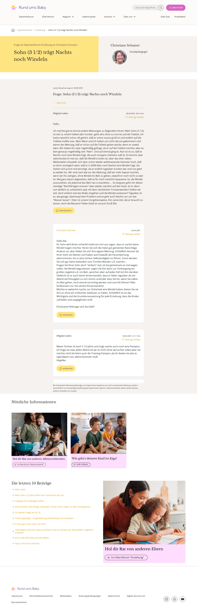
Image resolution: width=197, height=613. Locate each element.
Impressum (17, 596)
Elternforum (48, 16)
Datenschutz (114, 596)
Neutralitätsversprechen (41, 596)
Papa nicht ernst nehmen (27, 543)
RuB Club (165, 16)
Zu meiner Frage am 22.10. (28, 512)
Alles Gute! (20, 489)
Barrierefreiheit (19, 602)
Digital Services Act (136, 596)
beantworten (65, 210)
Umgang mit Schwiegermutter (29, 501)
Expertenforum (26, 16)
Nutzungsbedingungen (90, 596)
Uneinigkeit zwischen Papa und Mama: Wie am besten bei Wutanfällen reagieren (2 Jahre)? (54, 531)
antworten (68, 314)
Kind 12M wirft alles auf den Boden (32, 537)
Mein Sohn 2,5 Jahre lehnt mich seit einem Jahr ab (39, 495)
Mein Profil (177, 7)
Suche (161, 7)
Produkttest (179, 16)
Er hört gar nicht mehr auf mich (30, 524)
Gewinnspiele (88, 16)
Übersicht (61, 102)
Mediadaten (66, 596)
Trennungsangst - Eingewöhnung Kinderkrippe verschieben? (44, 518)
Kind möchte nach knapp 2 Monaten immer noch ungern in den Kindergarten (52, 506)
